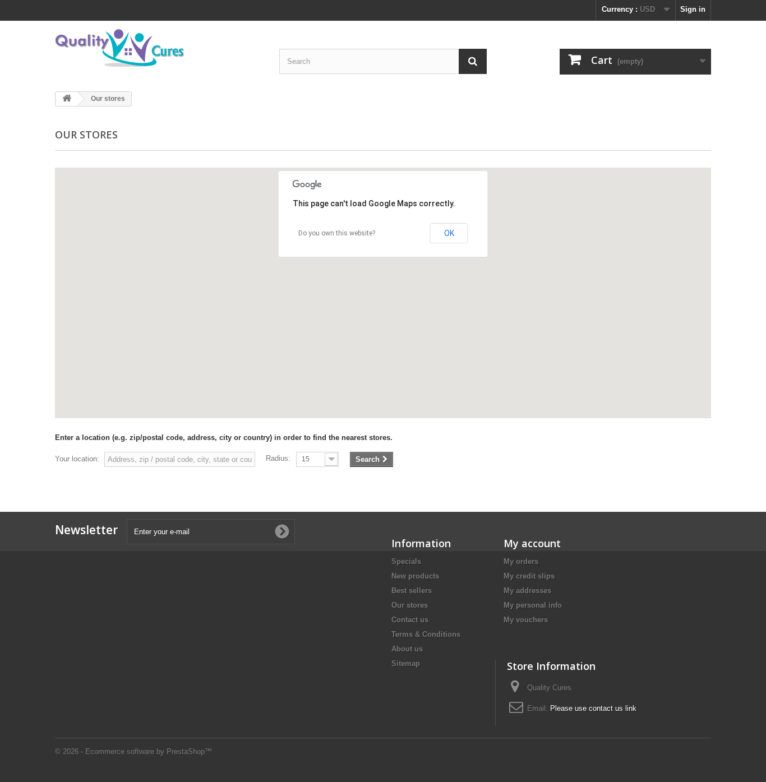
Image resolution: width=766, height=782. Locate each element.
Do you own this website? (336, 233)
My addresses (527, 590)
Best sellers (411, 590)
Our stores (409, 605)
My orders (521, 561)
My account (532, 543)
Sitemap (405, 663)
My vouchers (526, 620)
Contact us (409, 620)
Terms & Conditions (425, 634)
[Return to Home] (66, 99)
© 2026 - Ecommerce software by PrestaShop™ (133, 751)
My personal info (533, 605)
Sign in (692, 9)
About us (407, 649)
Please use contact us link (593, 708)
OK (449, 233)
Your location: (77, 459)
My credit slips (529, 576)
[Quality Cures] (158, 50)
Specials (406, 561)
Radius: (278, 458)
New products (415, 576)
